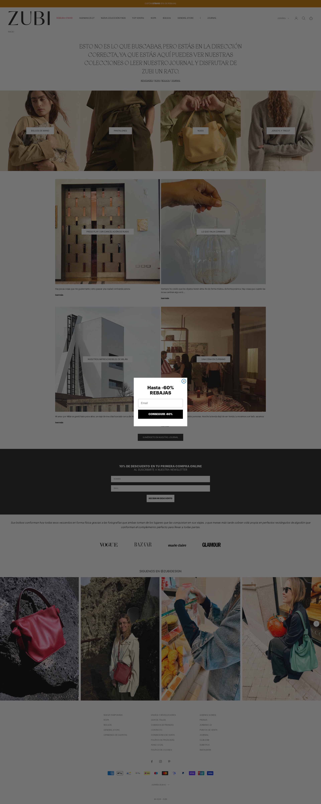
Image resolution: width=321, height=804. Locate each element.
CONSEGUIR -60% (160, 414)
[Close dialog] (184, 381)
